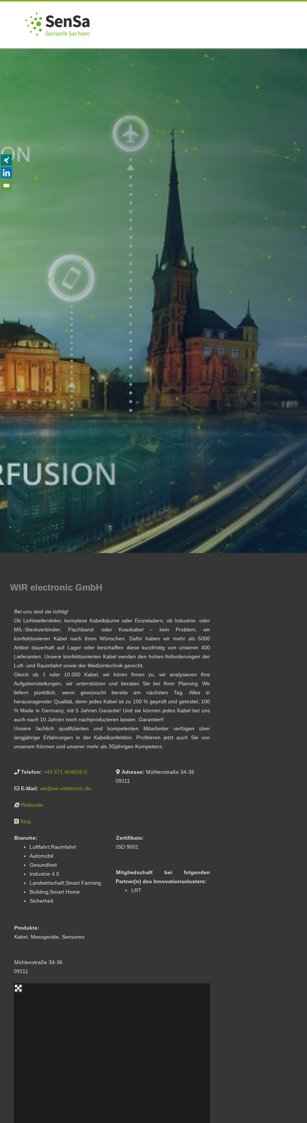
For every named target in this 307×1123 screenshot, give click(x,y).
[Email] (6, 185)
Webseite (32, 805)
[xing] (6, 160)
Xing (25, 821)
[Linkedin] (6, 172)
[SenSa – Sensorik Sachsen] (57, 46)
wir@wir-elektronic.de (65, 788)
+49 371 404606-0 (65, 772)
